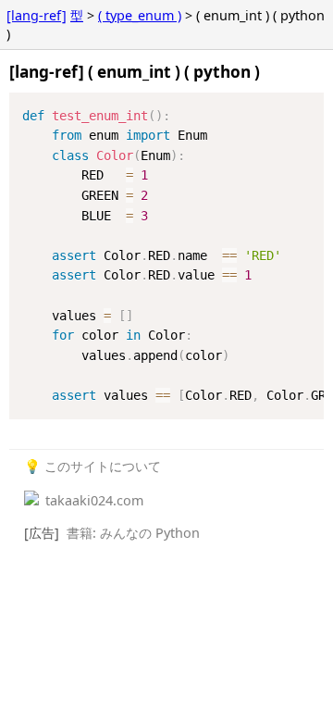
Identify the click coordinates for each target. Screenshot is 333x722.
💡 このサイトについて (92, 466)
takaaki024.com (92, 500)
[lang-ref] (36, 15)
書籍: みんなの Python (133, 533)
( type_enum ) (139, 15)
